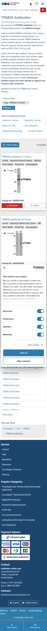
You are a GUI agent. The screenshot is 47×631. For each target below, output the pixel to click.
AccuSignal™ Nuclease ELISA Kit (16, 495)
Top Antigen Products (11, 469)
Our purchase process (11, 515)
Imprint (13, 610)
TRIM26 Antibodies (11, 385)
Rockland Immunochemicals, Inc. (15, 595)
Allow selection (23, 361)
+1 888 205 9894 (12, 586)
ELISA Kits (6, 510)
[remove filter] (27, 102)
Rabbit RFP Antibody (11, 500)
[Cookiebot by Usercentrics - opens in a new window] (33, 267)
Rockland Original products (14, 505)
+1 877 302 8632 (14, 582)
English (16, 603)
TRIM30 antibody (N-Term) (16, 219)
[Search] (43, 10)
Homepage (8, 428)
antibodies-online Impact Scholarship (18, 520)
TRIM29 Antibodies (11, 379)
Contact (5, 449)
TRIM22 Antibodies (11, 410)
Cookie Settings (35, 610)
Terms (3, 613)
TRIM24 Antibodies (11, 398)
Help (4, 454)
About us (4, 610)
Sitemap (5, 474)
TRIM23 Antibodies (11, 404)
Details (36, 205)
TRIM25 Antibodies (11, 391)
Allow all (23, 353)
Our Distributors (9, 525)
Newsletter (6, 459)
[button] (7, 415)
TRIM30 (26, 428)
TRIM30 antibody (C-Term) (16, 156)
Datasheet (13, 205)
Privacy (22, 610)
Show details (33, 345)
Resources (6, 464)
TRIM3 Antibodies (10, 373)
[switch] (40, 319)
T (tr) (18, 428)
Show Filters (12, 145)
